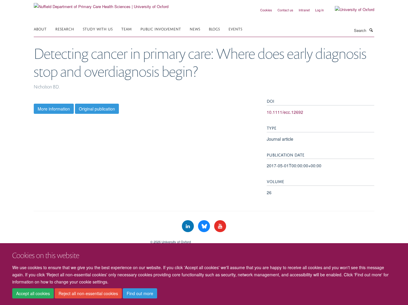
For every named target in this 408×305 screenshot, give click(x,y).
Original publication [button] (97, 109)
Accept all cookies (33, 293)
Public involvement (160, 28)
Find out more (140, 293)
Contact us (285, 9)
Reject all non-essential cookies (88, 293)
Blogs (214, 28)
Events (235, 28)
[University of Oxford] (350, 9)
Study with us (98, 28)
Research (64, 28)
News (195, 28)
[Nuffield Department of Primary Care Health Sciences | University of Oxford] (101, 4)
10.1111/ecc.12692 (285, 112)
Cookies (266, 9)
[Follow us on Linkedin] (188, 226)
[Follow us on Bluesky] (204, 226)
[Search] (371, 30)
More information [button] (54, 109)
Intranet (304, 9)
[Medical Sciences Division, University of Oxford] (87, 239)
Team (126, 28)
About (40, 28)
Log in (319, 9)
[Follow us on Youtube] (220, 226)
